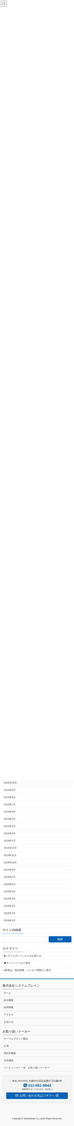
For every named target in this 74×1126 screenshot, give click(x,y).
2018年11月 (10, 855)
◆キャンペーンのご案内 (17, 963)
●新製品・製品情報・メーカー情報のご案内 (27, 970)
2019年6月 (9, 811)
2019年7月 (9, 804)
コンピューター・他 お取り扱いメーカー (27, 1067)
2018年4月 (9, 898)
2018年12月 (10, 847)
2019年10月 (10, 782)
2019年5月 (9, 819)
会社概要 (8, 1000)
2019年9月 (9, 790)
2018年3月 (9, 906)
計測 (6, 1046)
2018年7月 (9, 877)
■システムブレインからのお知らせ (22, 955)
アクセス (8, 1014)
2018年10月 (10, 862)
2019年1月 (9, 840)
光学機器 (8, 1060)
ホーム (7, 992)
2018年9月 (9, 869)
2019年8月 (9, 797)
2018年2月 (9, 913)
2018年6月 (9, 884)
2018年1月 (9, 920)
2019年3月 (9, 833)
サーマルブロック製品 (16, 1038)
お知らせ (8, 1021)
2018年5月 (9, 891)
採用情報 (8, 1007)
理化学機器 (10, 1053)
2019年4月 (9, 826)
